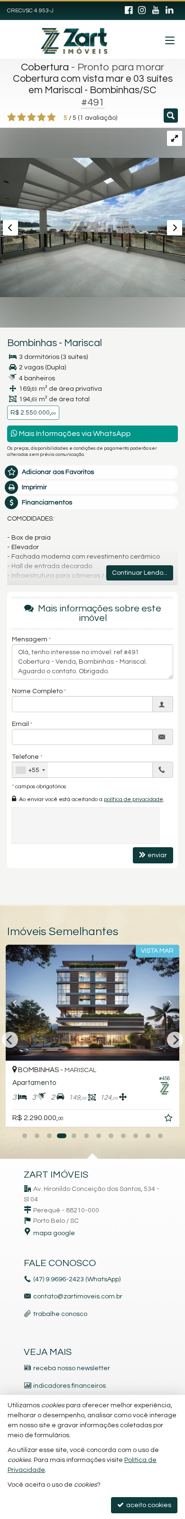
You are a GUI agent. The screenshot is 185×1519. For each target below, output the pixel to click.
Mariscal (83, 343)
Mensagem (29, 639)
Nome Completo (37, 691)
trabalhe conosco (60, 1314)
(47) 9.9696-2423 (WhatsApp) (76, 1279)
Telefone (25, 757)
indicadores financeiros (69, 1386)
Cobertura (45, 67)
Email (20, 724)
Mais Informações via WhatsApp (74, 433)
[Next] (166, 1003)
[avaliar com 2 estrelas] (21, 117)
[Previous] (19, 1003)
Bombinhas (32, 343)
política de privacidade (133, 799)
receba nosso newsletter (71, 1368)
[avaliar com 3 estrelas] (31, 117)
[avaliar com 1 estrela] (11, 117)
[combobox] (30, 770)
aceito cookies (148, 1505)
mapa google (54, 1233)
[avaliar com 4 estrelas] (41, 117)
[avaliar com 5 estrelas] (51, 117)
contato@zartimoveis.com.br (77, 1296)
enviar (157, 855)
